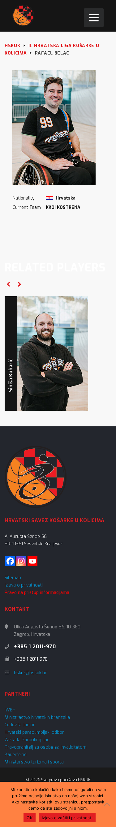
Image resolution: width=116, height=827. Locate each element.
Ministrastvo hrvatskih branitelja (37, 717)
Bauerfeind (16, 755)
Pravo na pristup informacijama (37, 593)
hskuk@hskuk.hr (30, 673)
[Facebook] (10, 561)
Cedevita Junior (20, 725)
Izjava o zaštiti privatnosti (67, 817)
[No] (108, 804)
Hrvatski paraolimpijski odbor (34, 732)
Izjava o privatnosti (24, 585)
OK (29, 817)
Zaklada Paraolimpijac (27, 740)
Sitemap (13, 578)
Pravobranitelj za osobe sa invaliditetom (46, 747)
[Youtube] (32, 561)
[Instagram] (21, 561)
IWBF (10, 710)
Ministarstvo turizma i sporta (34, 762)
